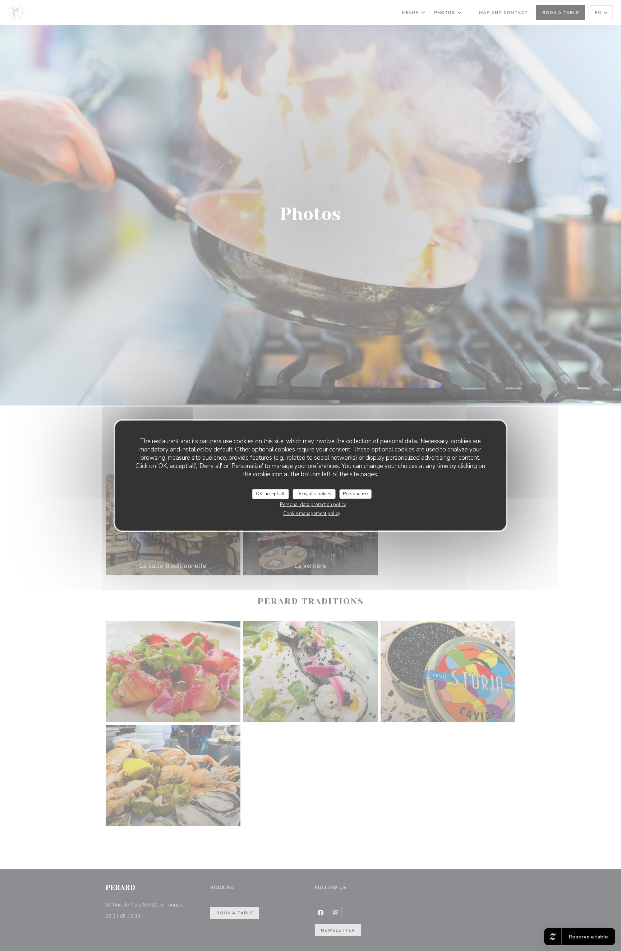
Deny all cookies (313, 494)
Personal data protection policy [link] (313, 504)
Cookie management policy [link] (311, 513)
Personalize (355, 494)
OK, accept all (270, 494)
